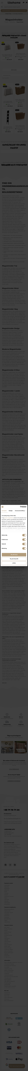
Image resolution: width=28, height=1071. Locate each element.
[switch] (24, 539)
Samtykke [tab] (4, 510)
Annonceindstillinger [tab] (20, 510)
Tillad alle (14, 554)
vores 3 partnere (9, 517)
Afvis (14, 563)
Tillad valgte (14, 558)
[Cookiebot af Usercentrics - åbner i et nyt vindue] (20, 507)
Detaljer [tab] (11, 510)
